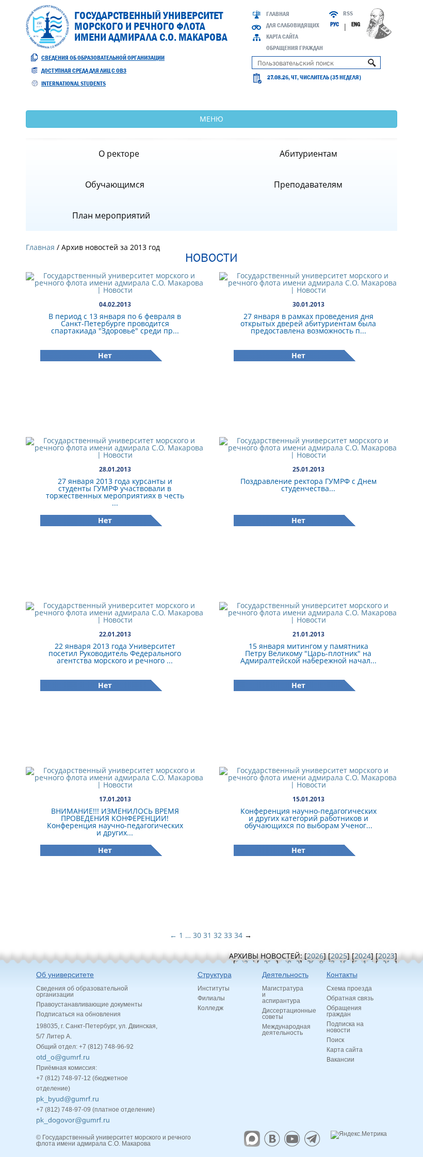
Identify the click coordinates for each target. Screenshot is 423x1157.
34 (238, 935)
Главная (277, 14)
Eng (355, 24)
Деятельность (285, 974)
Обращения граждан (294, 48)
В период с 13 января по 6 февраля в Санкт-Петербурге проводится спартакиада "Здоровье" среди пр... (114, 323)
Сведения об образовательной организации (103, 57)
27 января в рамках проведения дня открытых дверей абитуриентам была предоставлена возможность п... (308, 323)
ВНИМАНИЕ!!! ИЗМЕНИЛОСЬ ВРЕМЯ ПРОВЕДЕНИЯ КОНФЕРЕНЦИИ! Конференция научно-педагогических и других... (115, 821)
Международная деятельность (286, 1029)
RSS (348, 13)
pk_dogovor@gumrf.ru (73, 1120)
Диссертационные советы (289, 1013)
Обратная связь (350, 998)
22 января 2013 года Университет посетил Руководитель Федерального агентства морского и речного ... (114, 653)
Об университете (65, 974)
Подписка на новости (345, 1027)
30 (197, 935)
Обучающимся (114, 184)
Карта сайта (282, 36)
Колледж (210, 1008)
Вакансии (340, 1059)
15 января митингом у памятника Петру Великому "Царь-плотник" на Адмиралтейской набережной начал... (308, 653)
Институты (214, 988)
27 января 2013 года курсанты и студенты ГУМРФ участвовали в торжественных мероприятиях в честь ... (115, 492)
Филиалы (211, 998)
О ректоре (119, 153)
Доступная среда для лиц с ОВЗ (83, 70)
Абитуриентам (308, 153)
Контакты (342, 974)
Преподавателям (308, 184)
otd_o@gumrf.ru (63, 1057)
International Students (73, 83)
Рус (334, 24)
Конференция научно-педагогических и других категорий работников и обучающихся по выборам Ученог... (308, 818)
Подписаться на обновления (78, 1014)
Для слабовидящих (292, 25)
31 (207, 935)
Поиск (335, 1040)
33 (228, 935)
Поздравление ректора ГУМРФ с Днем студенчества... (308, 484)
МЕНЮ (211, 119)
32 (218, 935)
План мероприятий (111, 215)
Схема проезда (349, 988)
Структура (215, 974)
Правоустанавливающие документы (89, 1004)
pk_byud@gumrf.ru (67, 1099)
